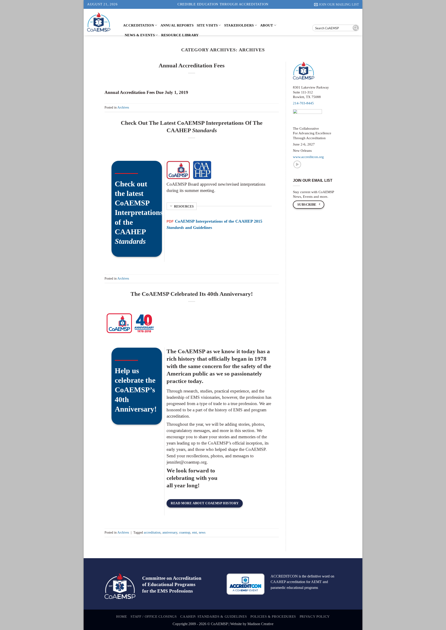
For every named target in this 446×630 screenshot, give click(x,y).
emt (194, 532)
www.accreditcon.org (308, 157)
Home (121, 616)
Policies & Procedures (273, 616)
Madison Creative (260, 624)
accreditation (152, 532)
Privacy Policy (315, 616)
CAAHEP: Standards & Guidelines (213, 616)
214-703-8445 (303, 103)
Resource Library (180, 35)
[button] (336, 4)
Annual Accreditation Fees (192, 65)
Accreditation (138, 25)
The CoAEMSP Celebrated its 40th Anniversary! (192, 294)
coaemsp (184, 532)
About (266, 25)
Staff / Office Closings (154, 616)
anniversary (169, 532)
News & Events (140, 35)
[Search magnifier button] (356, 28)
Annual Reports (177, 25)
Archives (123, 107)
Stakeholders (239, 25)
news (202, 532)
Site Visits (207, 25)
